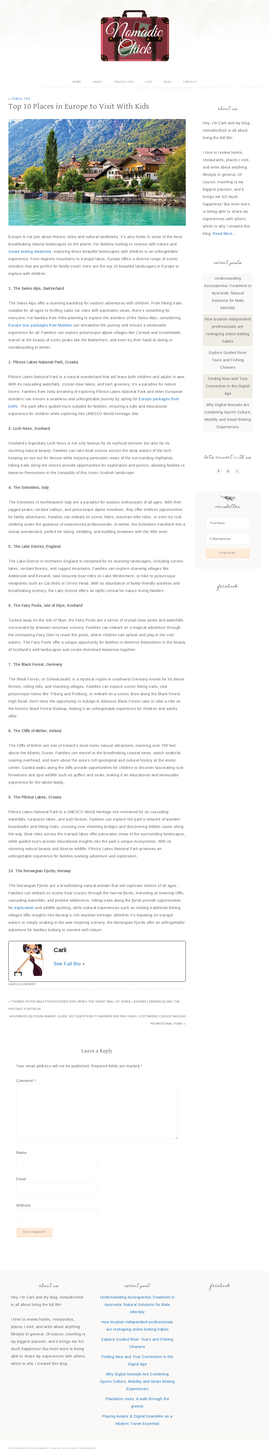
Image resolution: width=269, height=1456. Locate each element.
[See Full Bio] (84, 964)
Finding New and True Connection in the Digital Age (228, 386)
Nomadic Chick (134, 35)
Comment (26, 1081)
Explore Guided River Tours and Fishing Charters (228, 360)
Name (21, 1153)
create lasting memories (29, 251)
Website (23, 1205)
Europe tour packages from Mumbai (40, 325)
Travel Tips (20, 98)
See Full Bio (67, 963)
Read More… (224, 233)
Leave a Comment (22, 984)
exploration (24, 908)
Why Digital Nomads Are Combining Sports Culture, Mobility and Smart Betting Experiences (137, 1381)
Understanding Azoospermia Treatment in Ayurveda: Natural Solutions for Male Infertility (227, 293)
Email (21, 1179)
